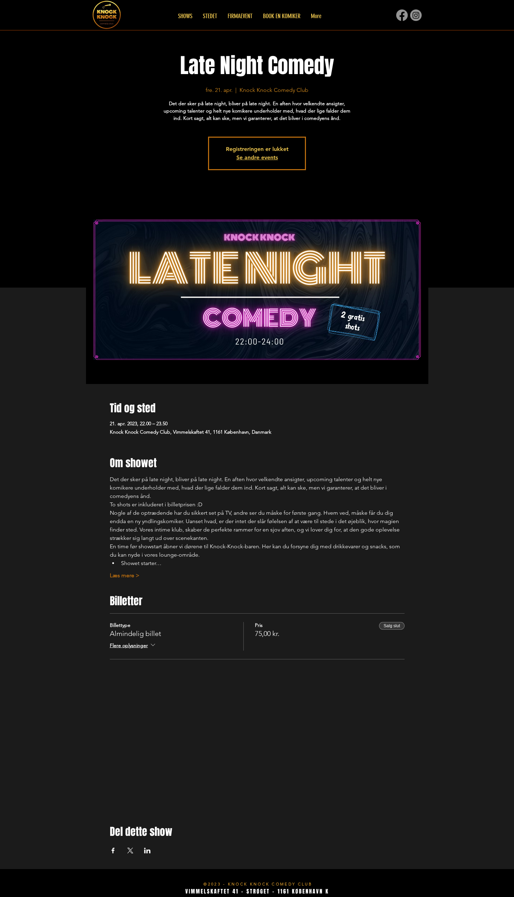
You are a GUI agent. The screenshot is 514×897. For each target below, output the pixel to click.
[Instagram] (416, 15)
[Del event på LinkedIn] (147, 850)
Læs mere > (125, 575)
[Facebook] (402, 15)
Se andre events (257, 157)
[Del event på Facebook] (113, 850)
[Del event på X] (130, 850)
